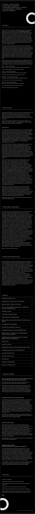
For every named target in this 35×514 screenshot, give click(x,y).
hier (14, 416)
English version (9, 10)
